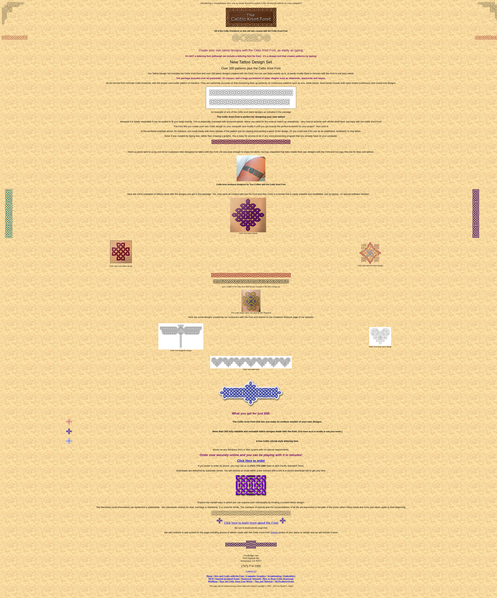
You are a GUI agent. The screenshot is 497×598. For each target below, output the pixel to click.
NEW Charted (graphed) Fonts (224, 578)
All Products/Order (284, 581)
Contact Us (251, 571)
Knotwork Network (251, 578)
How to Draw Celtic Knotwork (278, 578)
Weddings (213, 581)
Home (209, 576)
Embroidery (289, 576)
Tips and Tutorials (264, 581)
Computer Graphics (256, 576)
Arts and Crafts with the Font (229, 576)
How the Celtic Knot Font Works (236, 581)
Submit (274, 532)
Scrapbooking (275, 576)
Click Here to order (251, 460)
